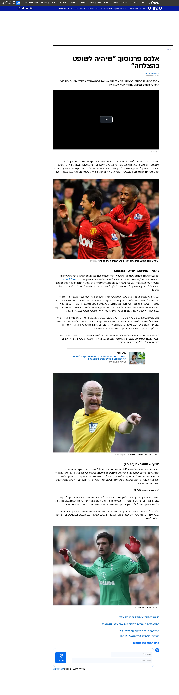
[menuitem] (142, 2)
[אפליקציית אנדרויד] (31, 8)
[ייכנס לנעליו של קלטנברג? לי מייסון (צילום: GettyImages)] (106, 415)
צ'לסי (144, 636)
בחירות (125, 3)
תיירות (73, 3)
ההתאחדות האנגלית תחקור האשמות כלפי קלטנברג (130, 624)
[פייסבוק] (19, 8)
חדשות (144, 3)
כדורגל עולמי (109, 8)
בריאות (83, 3)
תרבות (115, 3)
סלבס (106, 3)
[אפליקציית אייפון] (27, 8)
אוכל (92, 3)
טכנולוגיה (63, 3)
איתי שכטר (136, 636)
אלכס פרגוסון (125, 636)
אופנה (52, 3)
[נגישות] (4, 3)
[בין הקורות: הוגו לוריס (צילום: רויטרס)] (106, 568)
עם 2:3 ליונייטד (68, 279)
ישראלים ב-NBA (87, 8)
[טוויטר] (23, 8)
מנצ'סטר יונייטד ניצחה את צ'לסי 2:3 (139, 631)
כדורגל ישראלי (122, 8)
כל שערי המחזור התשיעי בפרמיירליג (139, 617)
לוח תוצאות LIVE (137, 8)
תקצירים (74, 8)
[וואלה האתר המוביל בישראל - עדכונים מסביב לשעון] (154, 2)
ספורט (134, 3)
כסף (99, 3)
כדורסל (99, 8)
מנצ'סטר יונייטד (153, 636)
